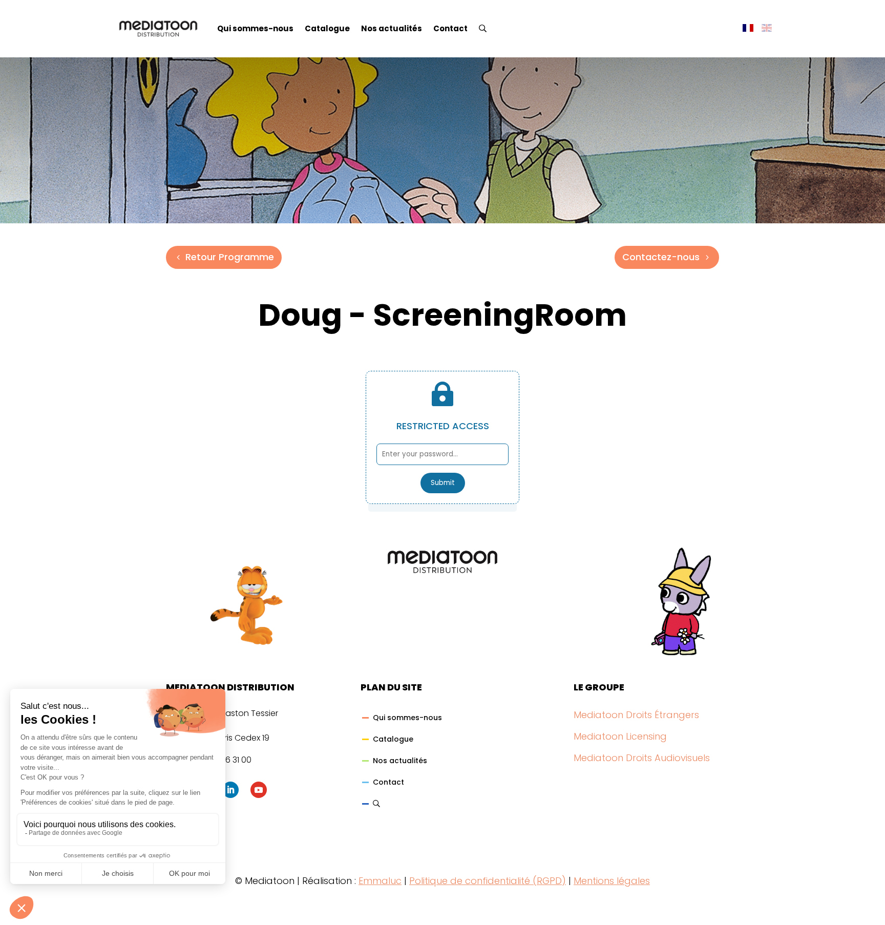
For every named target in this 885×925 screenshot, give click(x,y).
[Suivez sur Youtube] (258, 790)
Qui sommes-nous (255, 28)
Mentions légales (612, 880)
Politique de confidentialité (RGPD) (487, 880)
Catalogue (327, 28)
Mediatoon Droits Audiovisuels (642, 757)
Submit (443, 483)
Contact (450, 28)
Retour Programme (229, 256)
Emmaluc (380, 880)
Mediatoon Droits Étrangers (636, 714)
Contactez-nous (661, 256)
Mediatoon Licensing (620, 736)
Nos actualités (391, 28)
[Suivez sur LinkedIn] (230, 790)
